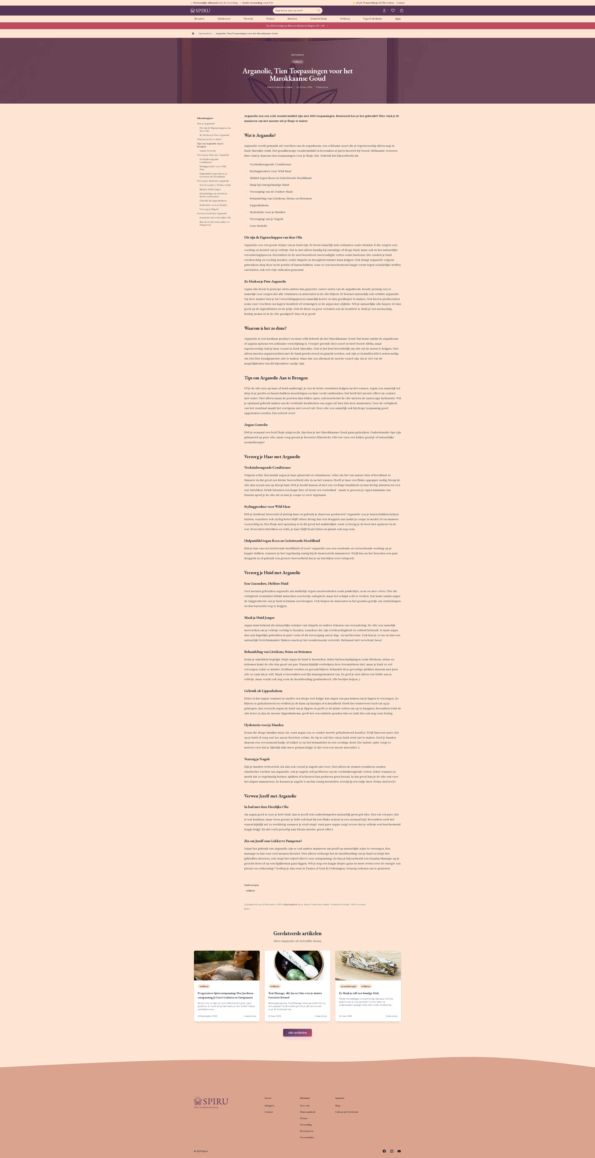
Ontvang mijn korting (317, 593)
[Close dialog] (354, 544)
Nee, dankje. (318, 603)
